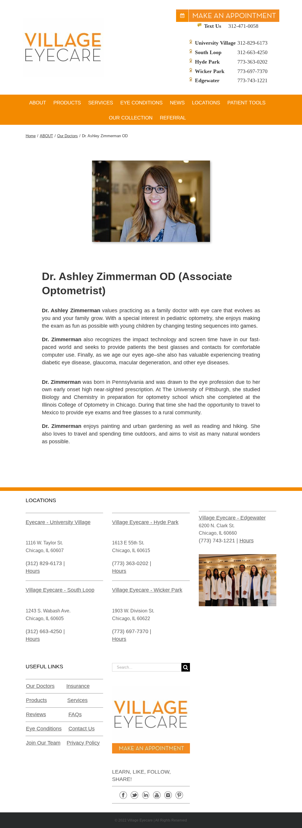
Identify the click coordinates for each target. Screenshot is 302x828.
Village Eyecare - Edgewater (232, 518)
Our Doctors (40, 686)
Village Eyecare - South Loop (60, 590)
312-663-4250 (252, 52)
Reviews (36, 714)
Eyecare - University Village (58, 522)
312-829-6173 (252, 43)
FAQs (75, 714)
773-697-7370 (252, 71)
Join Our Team (43, 743)
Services (77, 700)
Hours (33, 571)
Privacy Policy (83, 743)
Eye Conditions (44, 729)
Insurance (78, 686)
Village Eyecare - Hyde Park (145, 522)
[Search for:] (146, 667)
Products (36, 700)
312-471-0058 (243, 26)
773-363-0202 (252, 62)
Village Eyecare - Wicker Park (147, 590)
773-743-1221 (252, 80)
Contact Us (81, 729)
